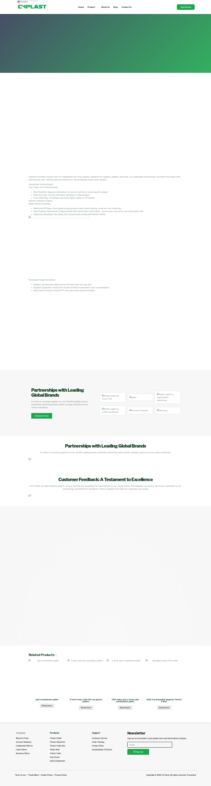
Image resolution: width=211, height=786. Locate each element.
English (24, 2)
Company (20, 733)
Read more (47, 705)
